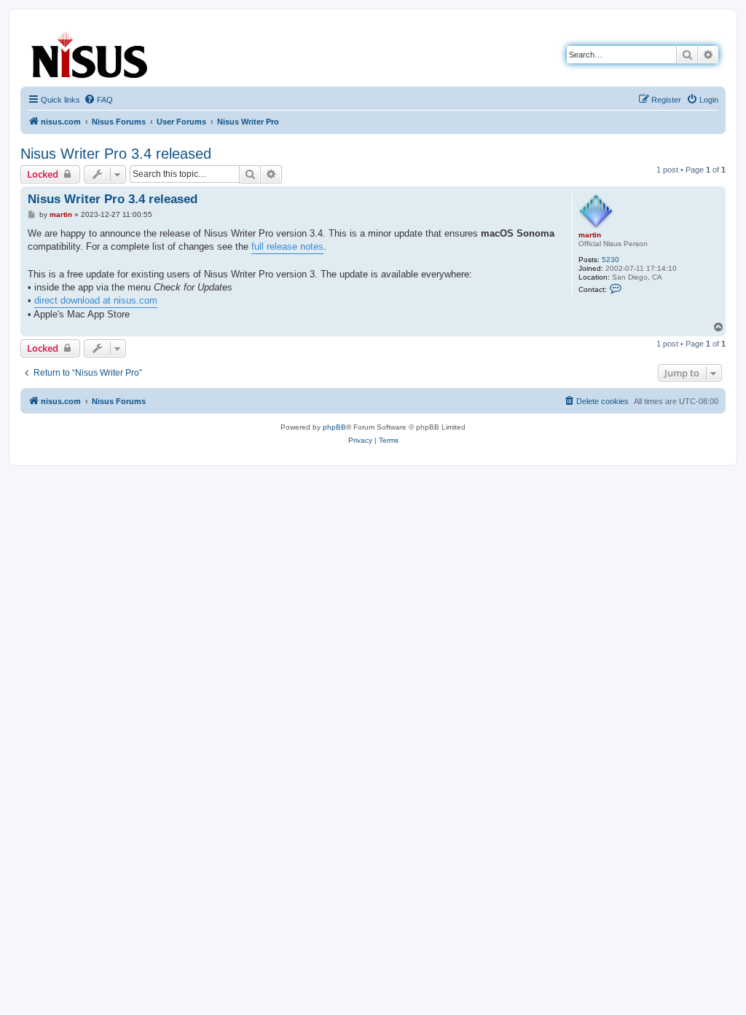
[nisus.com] (90, 52)
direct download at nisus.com (95, 300)
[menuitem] (98, 99)
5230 (610, 260)
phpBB (334, 427)
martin (589, 235)
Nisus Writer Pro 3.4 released (115, 154)
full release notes (287, 246)
